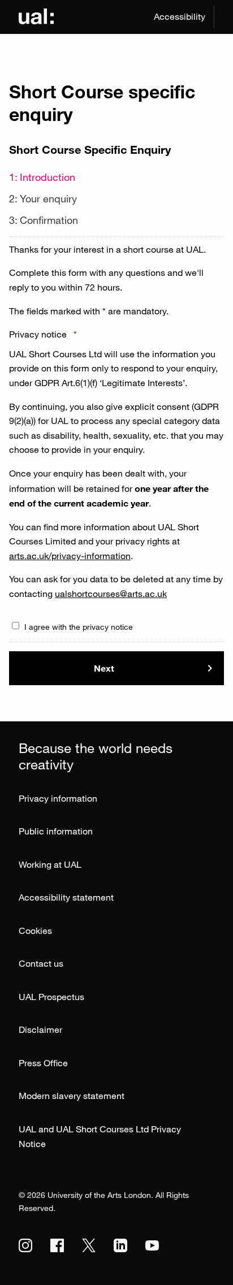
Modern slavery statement (71, 1095)
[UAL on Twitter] (89, 1245)
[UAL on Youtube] (152, 1245)
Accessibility (179, 16)
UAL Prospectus (51, 996)
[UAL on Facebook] (57, 1245)
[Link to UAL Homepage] (36, 17)
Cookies (35, 930)
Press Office (43, 1062)
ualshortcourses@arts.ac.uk (111, 593)
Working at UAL (50, 864)
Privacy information (58, 798)
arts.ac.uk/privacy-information (70, 555)
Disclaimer (40, 1029)
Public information (56, 831)
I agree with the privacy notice (78, 626)
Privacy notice (43, 334)
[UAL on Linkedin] (120, 1245)
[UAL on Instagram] (25, 1245)
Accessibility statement (66, 897)
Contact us (41, 963)
